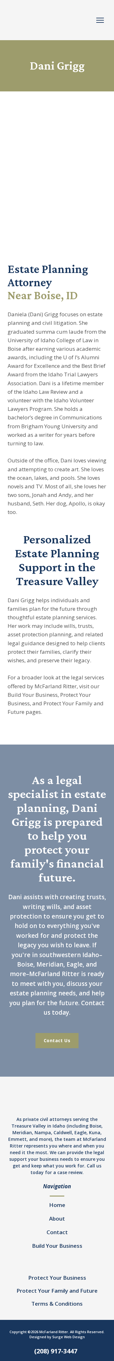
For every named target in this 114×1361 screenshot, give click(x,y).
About (57, 1218)
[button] (57, 1040)
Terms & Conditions (57, 1303)
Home (57, 1205)
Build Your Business (57, 1245)
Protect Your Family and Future (57, 1290)
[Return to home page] (51, 20)
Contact (57, 1232)
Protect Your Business (57, 1277)
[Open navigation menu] (100, 20)
